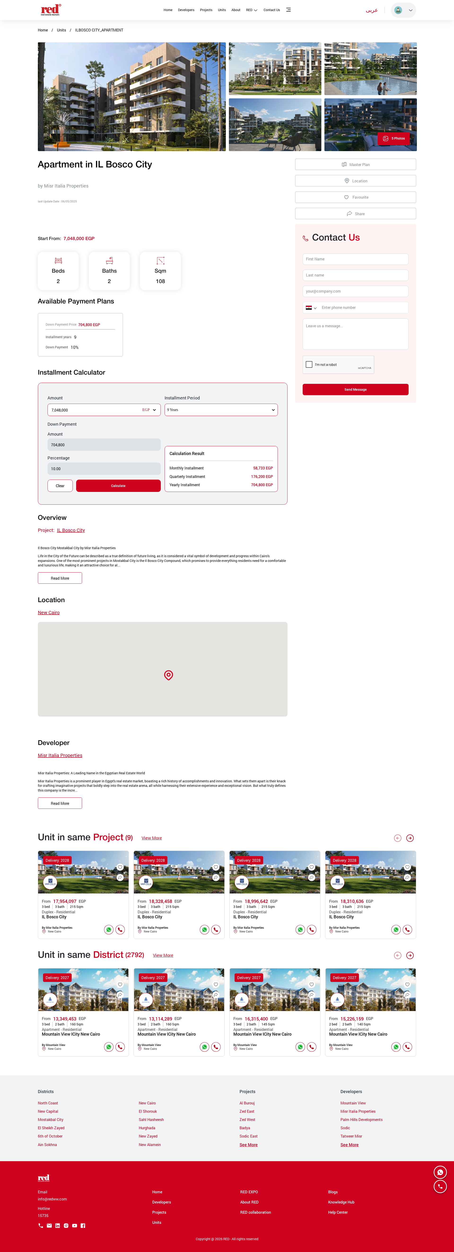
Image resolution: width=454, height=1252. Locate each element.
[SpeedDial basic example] (440, 1172)
